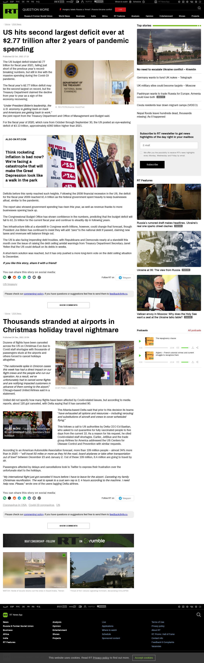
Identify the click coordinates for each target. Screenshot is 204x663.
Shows (182, 16)
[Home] (10, 11)
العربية (5, 2)
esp (12, 607)
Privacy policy (158, 626)
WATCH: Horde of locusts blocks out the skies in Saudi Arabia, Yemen (33, 591)
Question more (36, 9)
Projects (195, 16)
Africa (105, 16)
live (120, 9)
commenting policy (33, 294)
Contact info (157, 638)
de (23, 607)
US (58, 505)
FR (28, 2)
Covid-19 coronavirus (41, 505)
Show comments (69, 305)
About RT (156, 630)
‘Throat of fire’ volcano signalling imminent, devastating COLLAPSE (99, 591)
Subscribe (152, 164)
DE (23, 2)
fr (28, 607)
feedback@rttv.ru (118, 294)
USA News (16, 24)
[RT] (59, 2)
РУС (18, 2)
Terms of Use (158, 622)
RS (32, 2)
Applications (107, 626)
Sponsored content (111, 638)
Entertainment (166, 16)
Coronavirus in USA (15, 505)
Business (80, 16)
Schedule (106, 634)
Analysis (135, 16)
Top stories (144, 25)
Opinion (149, 16)
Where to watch (109, 630)
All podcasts (194, 330)
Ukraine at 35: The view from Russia (159, 270)
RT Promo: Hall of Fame (163, 634)
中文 (38, 2)
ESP (12, 2)
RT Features (119, 16)
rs (33, 607)
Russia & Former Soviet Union (38, 16)
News (6, 622)
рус (18, 607)
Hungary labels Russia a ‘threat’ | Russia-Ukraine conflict (87, 10)
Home (7, 24)
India (93, 16)
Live (104, 622)
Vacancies (156, 646)
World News (64, 16)
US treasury (10, 284)
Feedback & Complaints (163, 642)
